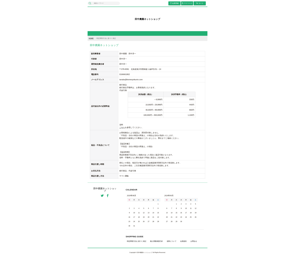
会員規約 (183, 241)
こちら (122, 127)
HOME (91, 38)
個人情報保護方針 (156, 241)
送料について (171, 241)
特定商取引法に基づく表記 (136, 241)
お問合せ (193, 241)
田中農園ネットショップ (147, 19)
